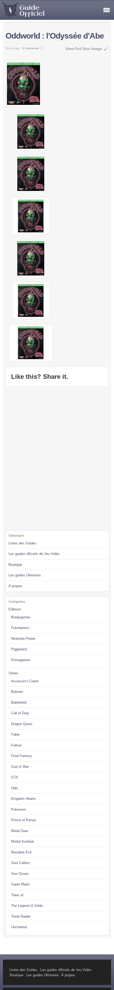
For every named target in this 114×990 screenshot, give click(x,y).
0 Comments (31, 48)
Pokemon (18, 809)
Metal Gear (19, 831)
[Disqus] (57, 458)
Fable (15, 734)
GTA (14, 777)
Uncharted (19, 927)
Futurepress (20, 628)
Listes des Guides (22, 543)
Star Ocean (20, 874)
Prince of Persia (23, 820)
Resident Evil (21, 852)
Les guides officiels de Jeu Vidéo (33, 554)
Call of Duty (20, 713)
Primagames (20, 660)
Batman (17, 692)
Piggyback (19, 649)
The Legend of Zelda (27, 906)
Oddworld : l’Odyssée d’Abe (55, 35)
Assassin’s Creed (24, 681)
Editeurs (14, 609)
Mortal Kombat (22, 841)
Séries (13, 673)
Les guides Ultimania (24, 575)
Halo (14, 788)
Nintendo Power (23, 639)
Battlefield (19, 702)
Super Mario (20, 884)
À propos (15, 586)
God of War (20, 767)
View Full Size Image (83, 48)
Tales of (17, 895)
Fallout (16, 745)
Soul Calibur (20, 863)
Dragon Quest (21, 724)
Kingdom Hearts (23, 799)
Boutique (15, 565)
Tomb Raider (20, 916)
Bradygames (20, 617)
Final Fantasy (21, 756)
